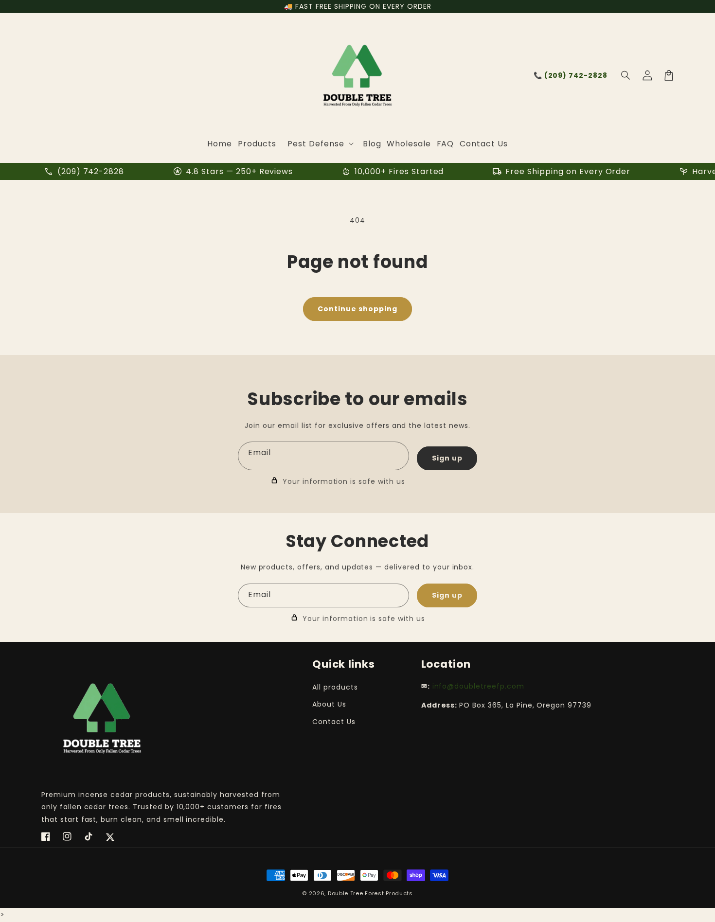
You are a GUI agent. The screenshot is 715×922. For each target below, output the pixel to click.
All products (335, 687)
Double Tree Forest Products (370, 893)
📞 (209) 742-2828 (571, 75)
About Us (329, 704)
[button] (626, 75)
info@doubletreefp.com (478, 686)
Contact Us (334, 722)
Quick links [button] (343, 664)
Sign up (447, 458)
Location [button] (446, 664)
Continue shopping (357, 309)
